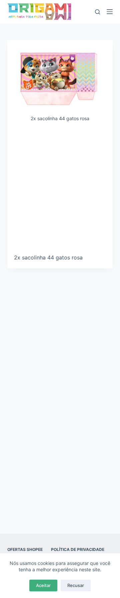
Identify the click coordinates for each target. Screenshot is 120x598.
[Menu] (110, 12)
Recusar (75, 585)
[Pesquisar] (97, 11)
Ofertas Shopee (25, 549)
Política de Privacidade (77, 549)
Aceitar (43, 585)
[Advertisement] (60, 190)
